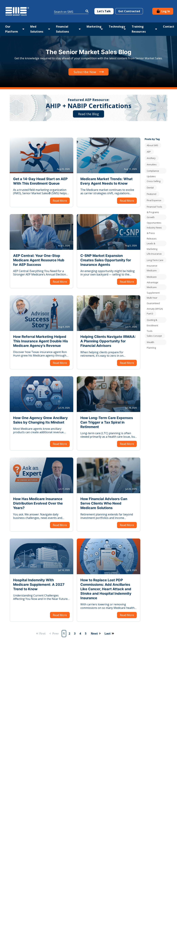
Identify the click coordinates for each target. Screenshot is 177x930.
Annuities (152, 164)
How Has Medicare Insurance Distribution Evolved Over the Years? (38, 503)
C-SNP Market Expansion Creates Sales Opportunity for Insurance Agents (105, 260)
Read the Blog (88, 114)
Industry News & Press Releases (154, 228)
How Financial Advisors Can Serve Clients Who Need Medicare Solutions (103, 503)
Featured (151, 193)
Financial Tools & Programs (154, 207)
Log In (165, 11)
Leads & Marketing (152, 244)
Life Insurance (154, 253)
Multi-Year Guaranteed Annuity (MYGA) (155, 298)
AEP (149, 151)
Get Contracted (129, 11)
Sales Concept (154, 335)
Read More (60, 201)
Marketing (94, 26)
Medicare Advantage (152, 277)
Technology (117, 26)
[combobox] (71, 11)
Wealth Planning (151, 343)
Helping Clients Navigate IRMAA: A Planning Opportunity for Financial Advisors (108, 341)
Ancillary (151, 158)
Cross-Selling (153, 181)
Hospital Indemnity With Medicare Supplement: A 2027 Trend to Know (38, 584)
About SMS (152, 145)
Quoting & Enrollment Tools (152, 320)
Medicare (152, 270)
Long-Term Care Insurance (155, 261)
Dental (150, 187)
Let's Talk (104, 11)
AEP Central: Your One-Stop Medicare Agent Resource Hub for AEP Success (38, 260)
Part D (150, 313)
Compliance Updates (153, 171)
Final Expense (154, 200)
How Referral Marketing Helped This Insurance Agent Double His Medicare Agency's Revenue (40, 341)
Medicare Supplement (153, 288)
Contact (168, 26)
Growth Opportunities (154, 218)
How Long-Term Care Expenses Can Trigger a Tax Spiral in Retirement (106, 422)
